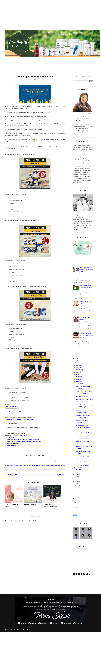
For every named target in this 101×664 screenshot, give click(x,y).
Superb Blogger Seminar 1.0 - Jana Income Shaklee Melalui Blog (86, 335)
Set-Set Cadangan (45, 67)
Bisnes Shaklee (89, 67)
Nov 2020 (78, 367)
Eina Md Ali (11, 437)
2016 (76, 479)
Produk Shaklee (17, 67)
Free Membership (13, 465)
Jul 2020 (78, 374)
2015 (76, 481)
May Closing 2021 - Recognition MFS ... (50, 505)
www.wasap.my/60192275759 (19, 435)
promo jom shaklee (23, 465)
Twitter (82, 531)
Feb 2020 (78, 467)
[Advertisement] (47, 11)
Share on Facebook (21, 461)
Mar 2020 (78, 383)
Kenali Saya (78, 67)
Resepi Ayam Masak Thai (82, 396)
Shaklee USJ (61, 465)
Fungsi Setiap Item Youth (11, 406)
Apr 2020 (78, 381)
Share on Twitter (37, 461)
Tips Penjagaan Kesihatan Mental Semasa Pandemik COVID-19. (86, 269)
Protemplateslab (27, 630)
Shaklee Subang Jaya (52, 465)
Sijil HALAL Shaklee (31, 67)
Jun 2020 (78, 377)
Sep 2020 (78, 372)
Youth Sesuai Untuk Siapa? (12, 408)
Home (8, 67)
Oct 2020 (78, 370)
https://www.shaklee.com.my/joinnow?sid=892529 (19, 419)
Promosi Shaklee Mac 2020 (82, 462)
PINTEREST (83, 537)
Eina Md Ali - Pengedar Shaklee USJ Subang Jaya (27, 441)
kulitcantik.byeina (12, 445)
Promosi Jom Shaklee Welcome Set (38, 465)
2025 (76, 358)
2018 (76, 474)
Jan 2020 (78, 469)
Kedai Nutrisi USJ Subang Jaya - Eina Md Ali (26, 439)
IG (89, 531)
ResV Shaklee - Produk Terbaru (83, 465)
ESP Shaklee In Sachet (32, 504)
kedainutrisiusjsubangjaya (14, 443)
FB (76, 531)
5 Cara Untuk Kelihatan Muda (13, 505)
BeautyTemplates (18, 630)
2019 (76, 472)
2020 (76, 363)
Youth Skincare (58, 67)
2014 (76, 483)
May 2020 (78, 379)
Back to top (91, 630)
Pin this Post (51, 461)
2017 (76, 476)
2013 (76, 486)
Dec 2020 (78, 365)
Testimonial (69, 67)
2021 (76, 360)
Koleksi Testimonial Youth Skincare (14, 412)
